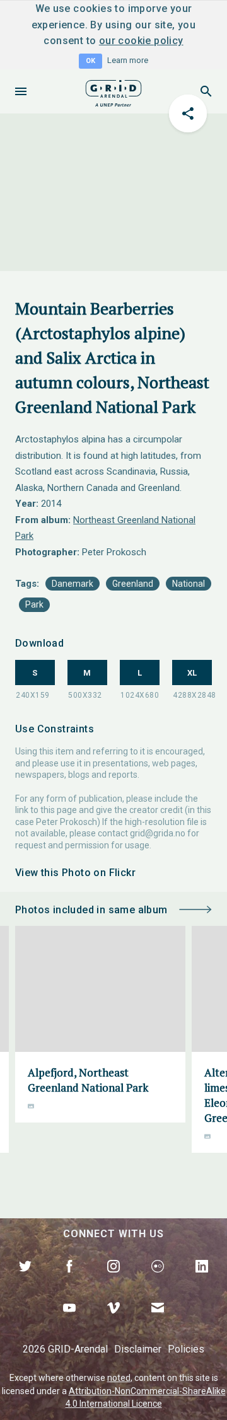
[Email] (158, 1322)
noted (119, 1378)
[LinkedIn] (202, 1281)
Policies (186, 1349)
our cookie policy (141, 41)
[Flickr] (158, 1281)
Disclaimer (137, 1349)
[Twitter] (25, 1281)
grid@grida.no (157, 833)
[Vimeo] (113, 1322)
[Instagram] (113, 1281)
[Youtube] (69, 1322)
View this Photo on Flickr (75, 873)
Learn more (127, 60)
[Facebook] (69, 1281)
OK (90, 61)
